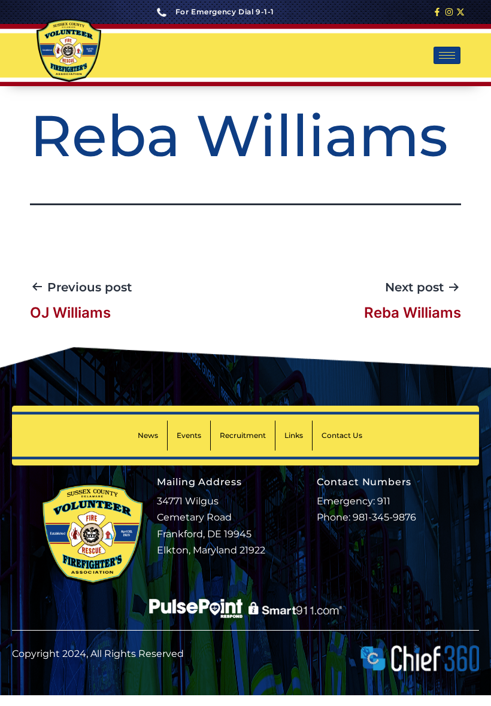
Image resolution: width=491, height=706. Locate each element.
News (148, 435)
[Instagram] (449, 12)
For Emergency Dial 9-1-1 (224, 11)
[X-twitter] (460, 12)
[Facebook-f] (437, 12)
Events (189, 435)
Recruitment (243, 435)
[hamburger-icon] (447, 55)
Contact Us (342, 435)
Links (293, 435)
